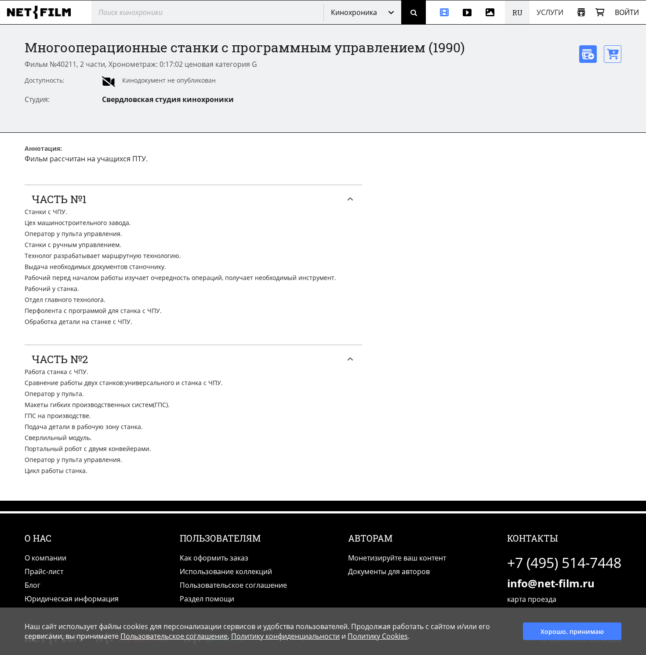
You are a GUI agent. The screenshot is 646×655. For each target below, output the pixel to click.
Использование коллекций (226, 571)
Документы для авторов (389, 571)
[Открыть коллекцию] (581, 12)
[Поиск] (413, 12)
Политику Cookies (378, 636)
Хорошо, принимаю (572, 631)
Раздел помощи (207, 599)
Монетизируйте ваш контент (397, 558)
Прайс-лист (44, 571)
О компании (45, 558)
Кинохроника (354, 12)
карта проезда (531, 599)
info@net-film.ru (551, 583)
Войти (627, 12)
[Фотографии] (492, 12)
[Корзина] (599, 12)
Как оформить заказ (214, 558)
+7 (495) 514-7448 (564, 562)
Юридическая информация (72, 599)
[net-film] (42, 12)
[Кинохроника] (441, 12)
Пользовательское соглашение (233, 585)
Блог (32, 585)
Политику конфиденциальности (285, 636)
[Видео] (467, 12)
